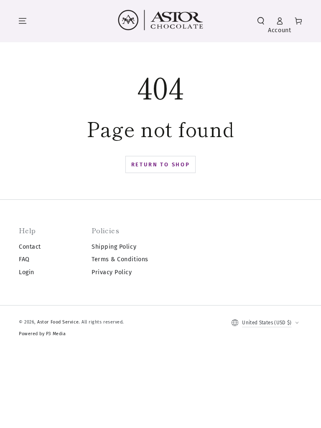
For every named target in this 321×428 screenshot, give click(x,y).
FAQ (24, 259)
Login (26, 272)
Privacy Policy (112, 272)
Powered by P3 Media (42, 333)
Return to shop (160, 164)
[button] (260, 21)
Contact (30, 246)
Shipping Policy (114, 246)
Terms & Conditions (120, 259)
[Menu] (22, 21)
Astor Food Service (58, 322)
